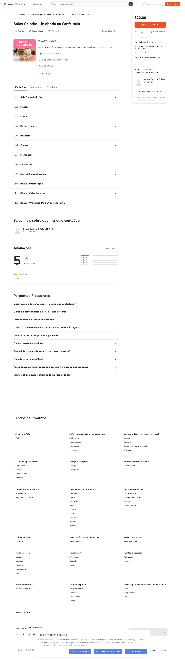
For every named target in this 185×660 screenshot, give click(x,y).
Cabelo (18, 557)
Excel (126, 588)
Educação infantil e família (136, 461)
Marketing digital (131, 541)
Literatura (73, 517)
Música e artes (76, 553)
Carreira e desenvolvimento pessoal (141, 434)
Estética (19, 561)
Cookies (164, 650)
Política (72, 521)
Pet (17, 438)
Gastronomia (21, 473)
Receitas (19, 477)
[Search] (130, 4)
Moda (18, 573)
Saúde (72, 600)
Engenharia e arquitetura (27, 489)
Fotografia (74, 469)
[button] (63, 97)
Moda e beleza (22, 553)
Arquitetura (20, 493)
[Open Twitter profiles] (23, 634)
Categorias (37, 4)
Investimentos (130, 505)
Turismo (19, 541)
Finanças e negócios (133, 489)
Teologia (73, 450)
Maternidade (129, 465)
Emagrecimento (76, 588)
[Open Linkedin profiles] (29, 634)
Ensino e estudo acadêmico (82, 489)
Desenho (73, 561)
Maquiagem (20, 569)
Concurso (73, 493)
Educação (73, 501)
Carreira (127, 438)
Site (125, 596)
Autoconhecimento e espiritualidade (87, 434)
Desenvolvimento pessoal (135, 446)
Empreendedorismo (132, 497)
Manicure (19, 565)
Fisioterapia (74, 596)
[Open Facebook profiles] (18, 634)
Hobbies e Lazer (23, 537)
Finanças (127, 501)
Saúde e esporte (77, 584)
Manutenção (74, 541)
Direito (72, 497)
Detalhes (52, 87)
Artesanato (74, 557)
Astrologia (74, 438)
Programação (129, 592)
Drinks (18, 469)
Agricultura (128, 557)
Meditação (74, 446)
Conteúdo (20, 87)
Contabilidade (130, 493)
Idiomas (72, 509)
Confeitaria (20, 465)
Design (72, 465)
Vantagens (36, 87)
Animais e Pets (22, 434)
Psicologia (74, 525)
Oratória (127, 450)
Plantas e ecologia (133, 553)
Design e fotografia (78, 461)
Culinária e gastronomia (27, 461)
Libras (72, 513)
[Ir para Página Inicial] (16, 4)
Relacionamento (22, 588)
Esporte (73, 592)
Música (72, 565)
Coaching (127, 442)
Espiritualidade (76, 442)
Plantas (127, 561)
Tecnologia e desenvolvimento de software (145, 584)
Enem (72, 505)
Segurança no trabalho (25, 497)
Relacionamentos (24, 584)
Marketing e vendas (133, 537)
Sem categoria (22, 612)
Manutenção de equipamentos (84, 537)
